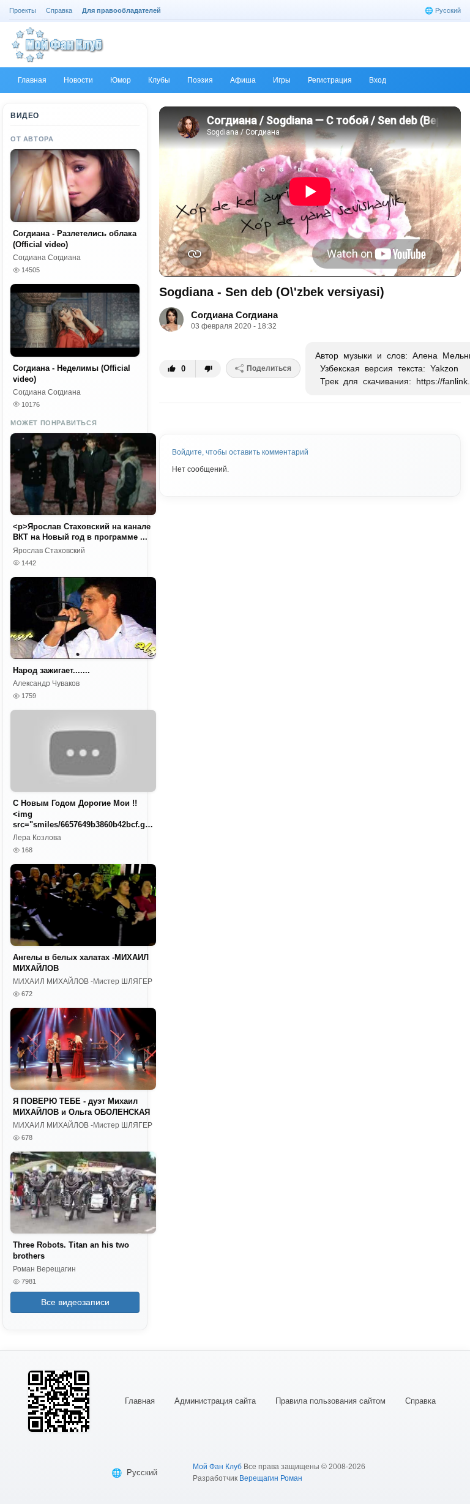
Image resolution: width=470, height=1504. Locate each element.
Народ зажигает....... (51, 670)
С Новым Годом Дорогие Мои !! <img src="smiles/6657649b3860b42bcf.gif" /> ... (83, 814)
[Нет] (208, 369)
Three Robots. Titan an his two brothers (71, 1250)
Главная (140, 1400)
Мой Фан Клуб (217, 1466)
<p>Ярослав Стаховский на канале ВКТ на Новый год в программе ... (82, 532)
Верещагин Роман (270, 1478)
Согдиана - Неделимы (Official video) (71, 373)
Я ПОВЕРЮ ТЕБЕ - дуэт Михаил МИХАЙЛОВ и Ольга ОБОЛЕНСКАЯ (81, 1106)
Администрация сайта (215, 1400)
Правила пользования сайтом (330, 1400)
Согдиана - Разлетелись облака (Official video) (74, 239)
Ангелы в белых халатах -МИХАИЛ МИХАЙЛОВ (81, 963)
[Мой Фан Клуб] (58, 44)
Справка (420, 1400)
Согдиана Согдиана (234, 315)
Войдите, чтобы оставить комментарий (240, 452)
